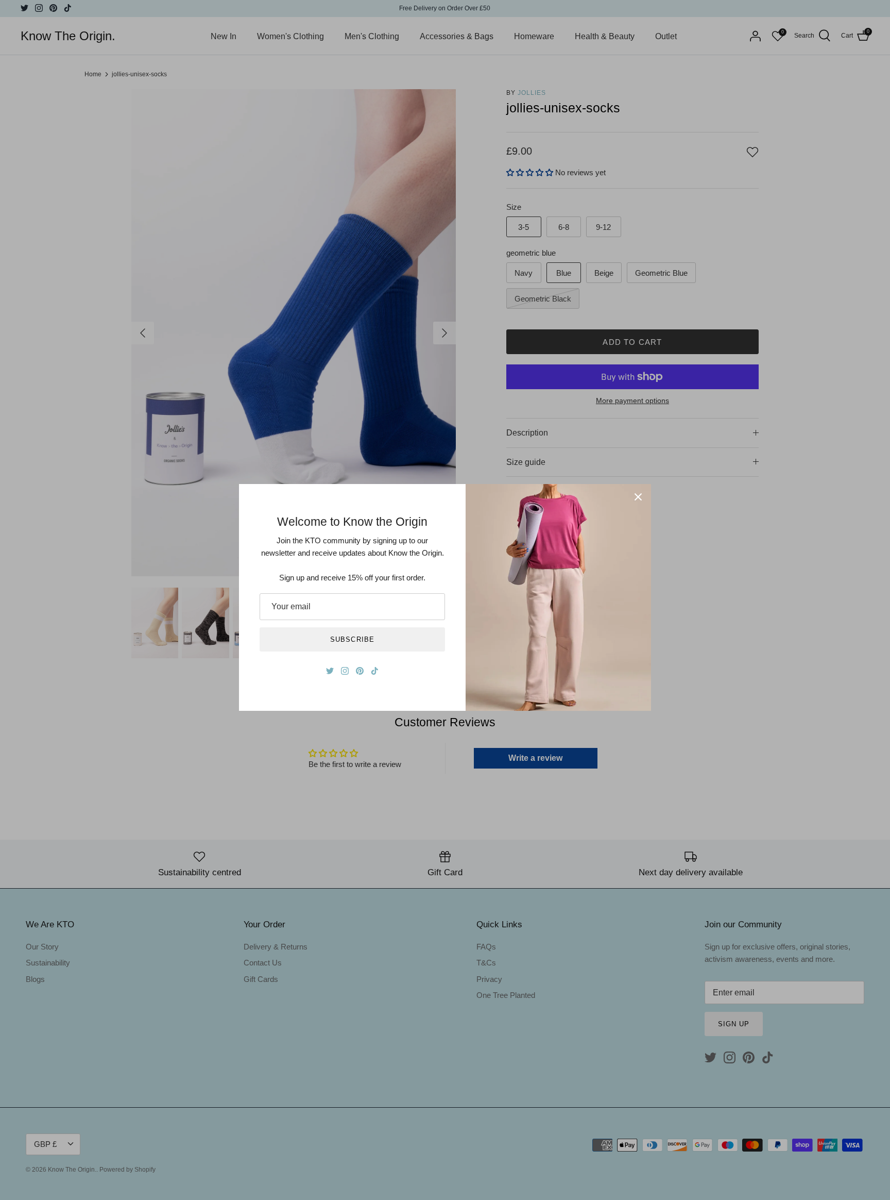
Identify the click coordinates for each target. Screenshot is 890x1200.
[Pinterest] (360, 671)
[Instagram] (345, 671)
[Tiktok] (375, 671)
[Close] (638, 497)
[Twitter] (330, 671)
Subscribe (352, 639)
